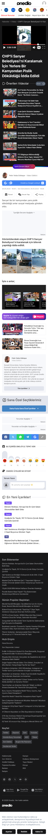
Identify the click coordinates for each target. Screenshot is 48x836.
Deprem (16, 733)
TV (7, 537)
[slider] (24, 44)
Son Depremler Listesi (10, 647)
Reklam (5, 768)
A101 (26, 737)
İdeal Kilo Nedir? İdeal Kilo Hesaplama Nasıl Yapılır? (22, 696)
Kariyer (25, 756)
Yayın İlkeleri (28, 762)
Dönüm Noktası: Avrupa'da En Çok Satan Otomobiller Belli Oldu (22, 508)
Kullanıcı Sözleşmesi (31, 759)
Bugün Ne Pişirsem (23, 742)
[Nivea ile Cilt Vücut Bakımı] (6, 10)
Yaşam (8, 503)
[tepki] (4, 460)
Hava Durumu (7, 643)
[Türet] (41, 10)
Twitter (5, 733)
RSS (24, 768)
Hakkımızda (6, 756)
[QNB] (34, 10)
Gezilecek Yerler (9, 746)
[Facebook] (9, 779)
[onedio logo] (22, 805)
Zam (24, 733)
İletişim (5, 771)
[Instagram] (4, 779)
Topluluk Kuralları (8, 765)
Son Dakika (7, 742)
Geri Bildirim (7, 759)
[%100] (27, 10)
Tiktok (34, 737)
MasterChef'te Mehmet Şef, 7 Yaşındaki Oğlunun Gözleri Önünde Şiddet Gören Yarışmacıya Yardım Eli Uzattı (21, 542)
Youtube (34, 733)
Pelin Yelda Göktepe (23, 175)
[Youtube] (20, 779)
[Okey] (20, 10)
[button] (38, 47)
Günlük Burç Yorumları (12, 737)
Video (13, 21)
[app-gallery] (37, 790)
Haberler (5, 21)
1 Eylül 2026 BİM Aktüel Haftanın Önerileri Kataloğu (22, 588)
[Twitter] (15, 779)
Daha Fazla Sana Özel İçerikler (23, 408)
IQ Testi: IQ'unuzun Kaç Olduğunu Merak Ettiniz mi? (22, 721)
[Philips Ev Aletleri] (13, 10)
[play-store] (23, 790)
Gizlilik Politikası (8, 762)
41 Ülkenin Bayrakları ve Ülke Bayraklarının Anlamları (22, 712)
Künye (25, 765)
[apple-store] (9, 790)
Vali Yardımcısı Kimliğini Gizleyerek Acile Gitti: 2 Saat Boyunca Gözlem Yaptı (24, 530)
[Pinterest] (26, 779)
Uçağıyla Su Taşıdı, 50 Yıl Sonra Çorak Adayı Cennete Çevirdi (24, 519)
